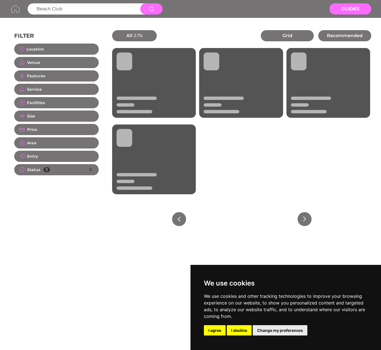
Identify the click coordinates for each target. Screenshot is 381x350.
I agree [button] (214, 330)
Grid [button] (287, 35)
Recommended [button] (345, 35)
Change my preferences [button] (280, 330)
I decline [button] (239, 330)
